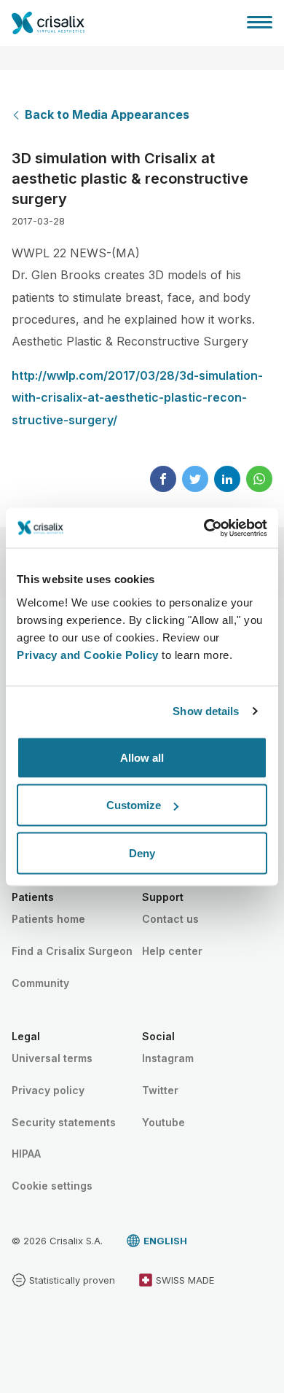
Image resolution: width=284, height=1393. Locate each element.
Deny (142, 852)
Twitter (160, 1090)
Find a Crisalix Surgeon (72, 951)
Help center (172, 951)
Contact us (170, 919)
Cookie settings (52, 1185)
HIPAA (26, 1153)
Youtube (163, 1122)
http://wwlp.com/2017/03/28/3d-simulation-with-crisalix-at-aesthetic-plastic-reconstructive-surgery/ (137, 397)
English (165, 1240)
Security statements (64, 1122)
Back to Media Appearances (107, 114)
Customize (133, 805)
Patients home (48, 919)
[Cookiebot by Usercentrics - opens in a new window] (204, 527)
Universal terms (52, 1058)
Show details (206, 711)
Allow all (142, 757)
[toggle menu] (259, 21)
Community (40, 983)
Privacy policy (48, 1090)
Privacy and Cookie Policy (88, 654)
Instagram (168, 1058)
